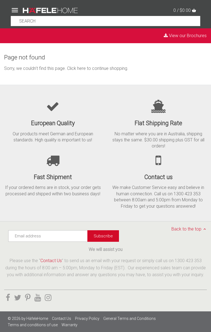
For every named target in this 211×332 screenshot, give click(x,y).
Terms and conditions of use (33, 325)
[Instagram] (48, 297)
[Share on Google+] (37, 297)
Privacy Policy (87, 318)
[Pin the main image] (27, 297)
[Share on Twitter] (17, 297)
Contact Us (51, 260)
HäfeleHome (37, 318)
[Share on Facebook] (8, 297)
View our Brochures (187, 35)
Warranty (69, 325)
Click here (76, 68)
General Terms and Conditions (129, 318)
